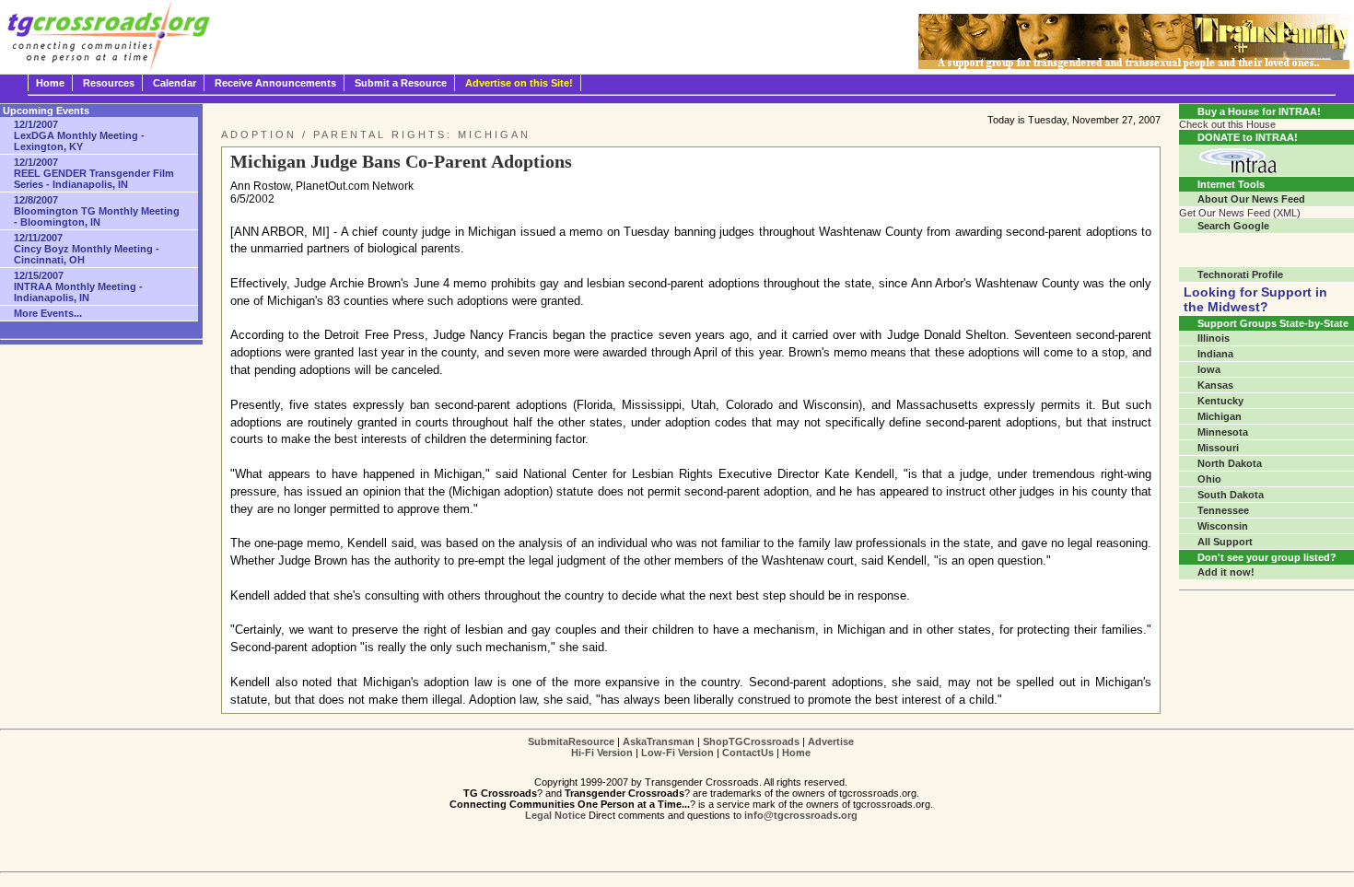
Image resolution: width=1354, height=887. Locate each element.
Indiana (1215, 353)
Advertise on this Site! (519, 82)
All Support (1225, 541)
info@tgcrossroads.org (801, 815)
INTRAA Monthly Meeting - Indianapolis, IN (78, 286)
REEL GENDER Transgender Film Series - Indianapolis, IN (94, 173)
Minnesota (1222, 432)
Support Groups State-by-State (1272, 323)
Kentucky (1220, 400)
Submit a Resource (401, 82)
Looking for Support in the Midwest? (1255, 299)
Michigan (1219, 416)
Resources (108, 82)
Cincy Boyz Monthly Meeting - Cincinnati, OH (86, 248)
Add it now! (1226, 572)
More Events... (48, 313)
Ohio (1209, 478)
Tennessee (1223, 510)
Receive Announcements (275, 82)
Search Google (1233, 225)
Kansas (1215, 385)
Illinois (1213, 338)
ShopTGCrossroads (751, 741)
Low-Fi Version (677, 752)
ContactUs (748, 752)
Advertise (831, 741)
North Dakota (1229, 463)
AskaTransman (659, 741)
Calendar (174, 82)
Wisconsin (1222, 525)
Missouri (1218, 447)
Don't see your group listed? (1266, 557)
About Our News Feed (1251, 198)
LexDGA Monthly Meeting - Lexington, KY (79, 135)
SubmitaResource (571, 741)
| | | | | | (691, 747)
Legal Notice (555, 815)
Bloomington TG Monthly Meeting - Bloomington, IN (97, 211)
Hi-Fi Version (602, 752)
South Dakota (1230, 494)
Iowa (1208, 369)
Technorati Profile (1240, 274)
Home (50, 82)
